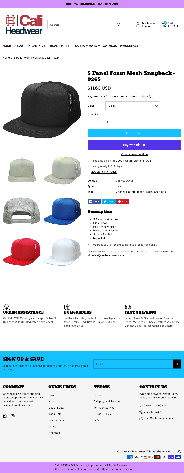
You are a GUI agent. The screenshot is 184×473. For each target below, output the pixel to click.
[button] (171, 25)
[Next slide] (181, 4)
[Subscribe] (177, 364)
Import (140, 191)
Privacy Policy (102, 413)
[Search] (119, 24)
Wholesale (54, 432)
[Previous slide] (3, 4)
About (52, 401)
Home (6, 57)
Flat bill (130, 191)
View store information (104, 171)
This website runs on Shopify (163, 451)
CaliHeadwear (136, 451)
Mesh (149, 191)
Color (91, 105)
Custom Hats (56, 420)
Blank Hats (54, 413)
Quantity (93, 114)
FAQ (96, 420)
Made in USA (56, 407)
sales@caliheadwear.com (107, 255)
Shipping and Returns (107, 401)
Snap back (160, 191)
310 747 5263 (152, 411)
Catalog (53, 426)
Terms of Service (104, 407)
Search (98, 395)
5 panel (120, 191)
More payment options (134, 154)
